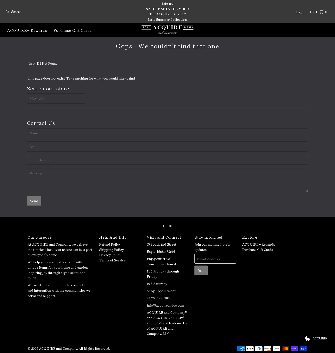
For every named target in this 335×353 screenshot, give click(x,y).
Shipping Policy (111, 249)
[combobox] (57, 11)
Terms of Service (112, 260)
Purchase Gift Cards (73, 30)
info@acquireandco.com (165, 305)
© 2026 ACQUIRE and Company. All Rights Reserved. (69, 348)
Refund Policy (110, 244)
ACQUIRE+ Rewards (27, 30)
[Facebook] (164, 225)
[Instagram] (170, 225)
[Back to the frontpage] (31, 63)
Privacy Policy (110, 254)
